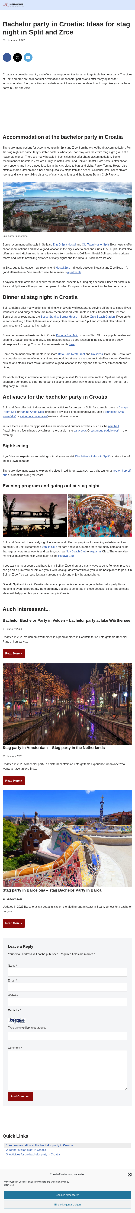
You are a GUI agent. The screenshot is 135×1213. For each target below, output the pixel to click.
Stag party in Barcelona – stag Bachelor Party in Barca (52, 890)
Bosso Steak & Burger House (59, 316)
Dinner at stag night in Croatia (27, 1149)
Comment (15, 1047)
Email (12, 980)
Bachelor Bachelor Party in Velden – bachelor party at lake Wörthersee (66, 620)
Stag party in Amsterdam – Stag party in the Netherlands (54, 747)
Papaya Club (66, 555)
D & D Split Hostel (64, 244)
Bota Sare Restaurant (71, 354)
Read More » (12, 655)
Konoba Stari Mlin (67, 335)
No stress (97, 354)
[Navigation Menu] (128, 5)
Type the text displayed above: (27, 1027)
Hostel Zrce (63, 267)
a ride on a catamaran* (34, 416)
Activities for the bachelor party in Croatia (34, 1154)
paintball (113, 426)
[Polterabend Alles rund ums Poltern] (13, 4)
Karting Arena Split (32, 411)
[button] (129, 1174)
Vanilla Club (49, 546)
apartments (74, 272)
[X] (17, 57)
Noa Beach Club (76, 551)
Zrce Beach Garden (102, 316)
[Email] (28, 57)
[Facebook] (7, 57)
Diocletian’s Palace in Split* (92, 456)
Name (12, 965)
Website (13, 995)
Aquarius (95, 551)
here (72, 344)
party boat (80, 430)
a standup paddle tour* (105, 430)
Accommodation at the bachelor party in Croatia (41, 1145)
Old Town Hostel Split (95, 244)
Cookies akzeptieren (67, 1194)
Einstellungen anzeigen (67, 1204)
